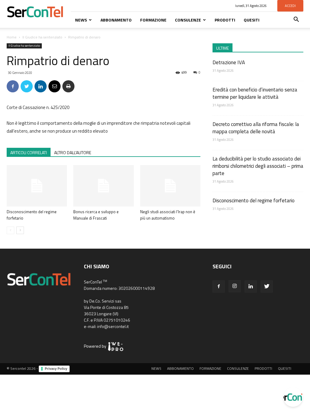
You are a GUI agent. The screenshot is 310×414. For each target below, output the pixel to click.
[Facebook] (219, 286)
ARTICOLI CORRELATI (28, 152)
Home (12, 37)
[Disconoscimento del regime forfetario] (37, 186)
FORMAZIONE (153, 20)
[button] (296, 20)
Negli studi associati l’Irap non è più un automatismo (167, 215)
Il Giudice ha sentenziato (42, 37)
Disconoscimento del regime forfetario (254, 200)
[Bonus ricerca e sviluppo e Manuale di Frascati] (103, 186)
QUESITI (251, 20)
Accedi (290, 5)
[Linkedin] (251, 286)
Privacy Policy (56, 368)
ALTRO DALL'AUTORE (72, 152)
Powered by (96, 346)
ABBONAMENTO (116, 20)
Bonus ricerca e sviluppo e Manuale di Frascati (96, 215)
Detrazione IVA (229, 62)
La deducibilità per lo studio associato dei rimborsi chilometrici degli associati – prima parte (258, 166)
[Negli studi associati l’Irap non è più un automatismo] (170, 186)
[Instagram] (235, 286)
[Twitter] (267, 286)
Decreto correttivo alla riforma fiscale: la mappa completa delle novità (256, 127)
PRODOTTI (225, 20)
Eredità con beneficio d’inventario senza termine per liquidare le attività (255, 93)
